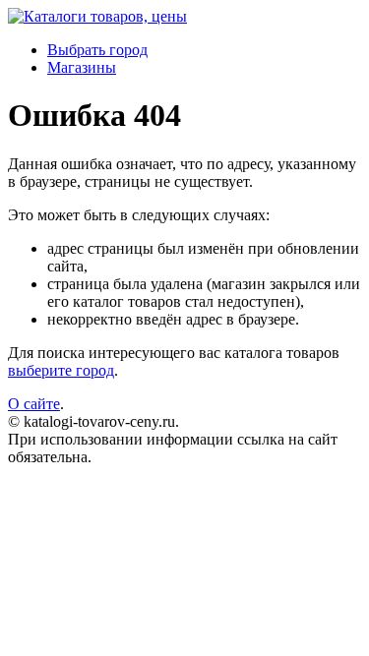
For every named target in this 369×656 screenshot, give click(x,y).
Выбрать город (97, 49)
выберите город (61, 370)
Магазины (81, 67)
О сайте (34, 403)
